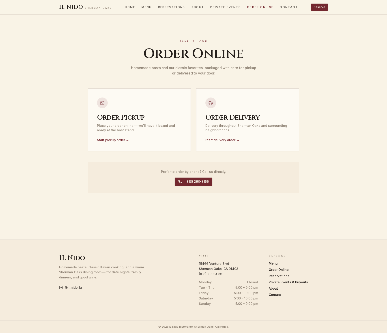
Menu (147, 7)
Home (130, 7)
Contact (289, 7)
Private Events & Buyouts (288, 282)
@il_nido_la (73, 287)
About (197, 7)
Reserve (319, 7)
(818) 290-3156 (197, 181)
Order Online (260, 7)
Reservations (171, 7)
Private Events (225, 7)
